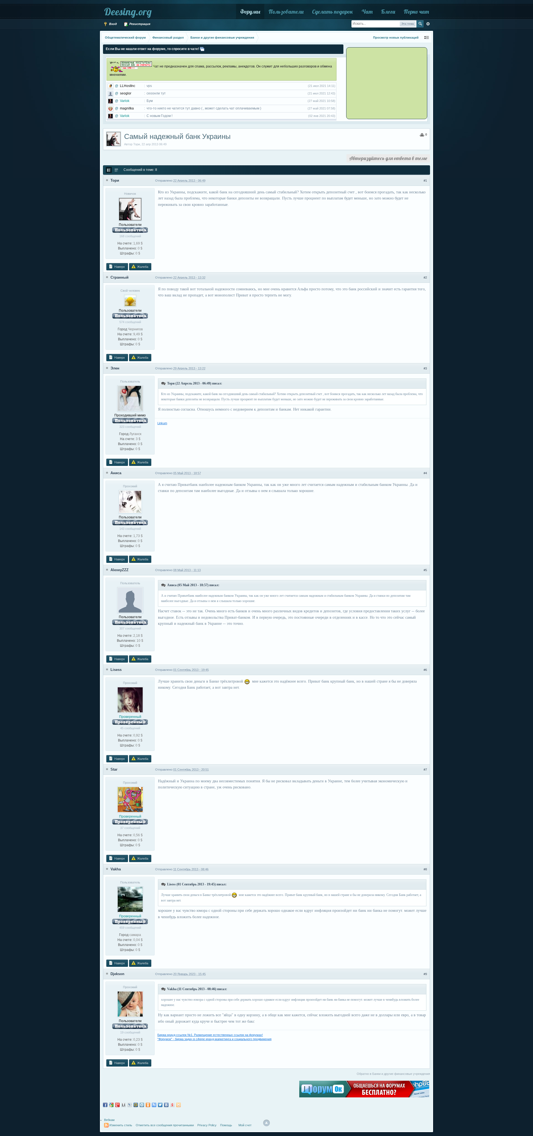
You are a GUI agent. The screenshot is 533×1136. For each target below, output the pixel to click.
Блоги (388, 11)
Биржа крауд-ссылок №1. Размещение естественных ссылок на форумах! (210, 1035)
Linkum (162, 423)
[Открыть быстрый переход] (426, 38)
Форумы (250, 11)
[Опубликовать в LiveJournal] (129, 1105)
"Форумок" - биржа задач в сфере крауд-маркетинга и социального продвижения (214, 1039)
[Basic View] (116, 170)
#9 (425, 974)
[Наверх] (266, 1123)
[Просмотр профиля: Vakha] (130, 899)
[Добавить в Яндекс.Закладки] (172, 1105)
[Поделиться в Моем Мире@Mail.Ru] (136, 1105)
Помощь (226, 1125)
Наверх (119, 266)
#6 (425, 669)
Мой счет (245, 1125)
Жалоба (142, 266)
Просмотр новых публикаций (396, 37)
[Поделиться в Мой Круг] (142, 1105)
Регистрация (139, 24)
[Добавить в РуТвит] (154, 1105)
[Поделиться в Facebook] (105, 1105)
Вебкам (109, 1120)
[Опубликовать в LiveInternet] (123, 1105)
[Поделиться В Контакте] (166, 1105)
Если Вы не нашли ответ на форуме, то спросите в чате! (152, 49)
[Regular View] (109, 170)
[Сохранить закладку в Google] (111, 1105)
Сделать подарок (332, 11)
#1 (425, 180)
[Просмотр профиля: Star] (130, 799)
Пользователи (286, 11)
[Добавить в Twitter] (160, 1105)
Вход (112, 24)
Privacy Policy (207, 1125)
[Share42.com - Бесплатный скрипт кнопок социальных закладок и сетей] (178, 1105)
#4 (425, 473)
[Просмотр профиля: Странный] (130, 300)
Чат (367, 11)
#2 (425, 277)
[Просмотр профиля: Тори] (130, 209)
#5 (425, 570)
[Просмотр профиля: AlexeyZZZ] (130, 600)
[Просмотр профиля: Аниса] (130, 501)
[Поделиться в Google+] (117, 1105)
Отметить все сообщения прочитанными (165, 1125)
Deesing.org (128, 11)
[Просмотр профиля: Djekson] (130, 1004)
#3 (425, 368)
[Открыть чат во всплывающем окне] (202, 49)
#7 (425, 769)
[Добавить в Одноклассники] (148, 1105)
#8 (425, 869)
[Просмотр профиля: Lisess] (130, 699)
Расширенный (428, 24)
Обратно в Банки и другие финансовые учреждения (393, 1073)
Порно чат (416, 11)
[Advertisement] (381, 83)
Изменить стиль (120, 1125)
